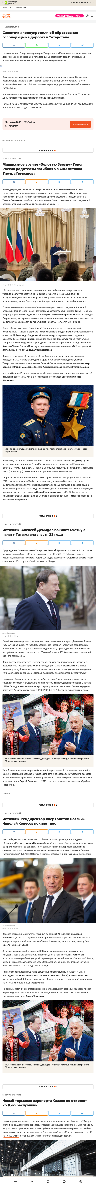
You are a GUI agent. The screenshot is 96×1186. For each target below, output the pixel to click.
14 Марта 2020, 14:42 (10, 27)
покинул (14, 777)
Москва (19, 8)
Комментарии (48, 150)
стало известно (34, 460)
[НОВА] (69, 15)
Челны (5, 8)
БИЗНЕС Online (30, 854)
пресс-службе (42, 204)
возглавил (17, 934)
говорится (41, 554)
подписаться (80, 124)
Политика (6, 794)
